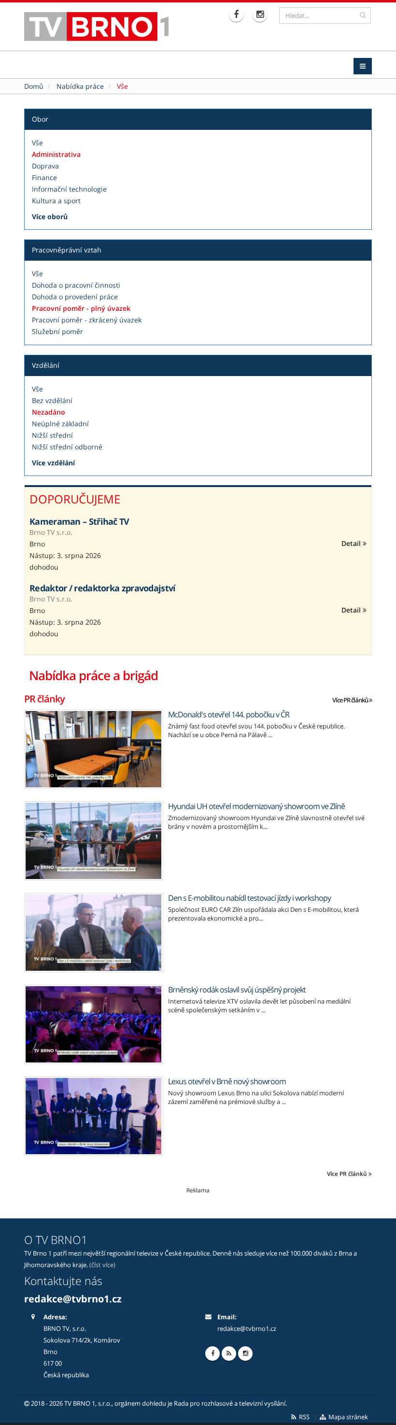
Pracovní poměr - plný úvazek (81, 308)
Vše (37, 142)
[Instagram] (261, 14)
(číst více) (102, 1265)
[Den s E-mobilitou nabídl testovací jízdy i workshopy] (94, 932)
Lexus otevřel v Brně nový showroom (227, 1081)
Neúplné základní (60, 423)
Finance (44, 177)
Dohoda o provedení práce (75, 296)
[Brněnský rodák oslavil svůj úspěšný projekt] (94, 1024)
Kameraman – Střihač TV (79, 521)
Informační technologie (69, 189)
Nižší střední (52, 435)
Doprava (45, 165)
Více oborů (50, 216)
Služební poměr (57, 331)
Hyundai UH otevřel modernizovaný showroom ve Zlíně (256, 806)
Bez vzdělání (52, 400)
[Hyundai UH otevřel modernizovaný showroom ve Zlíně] (94, 841)
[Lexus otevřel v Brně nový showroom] (94, 1116)
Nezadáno (48, 412)
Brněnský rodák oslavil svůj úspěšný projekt (237, 989)
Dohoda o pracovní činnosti (76, 285)
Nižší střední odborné (67, 446)
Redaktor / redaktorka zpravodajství (102, 588)
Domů (33, 86)
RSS (303, 1417)
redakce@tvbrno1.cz (246, 1329)
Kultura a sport (56, 200)
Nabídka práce (80, 86)
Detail (352, 543)
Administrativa (56, 154)
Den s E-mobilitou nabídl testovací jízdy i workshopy (249, 898)
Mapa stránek (347, 1417)
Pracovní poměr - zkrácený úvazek (86, 319)
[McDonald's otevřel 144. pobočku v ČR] (94, 749)
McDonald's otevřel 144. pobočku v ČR (228, 714)
